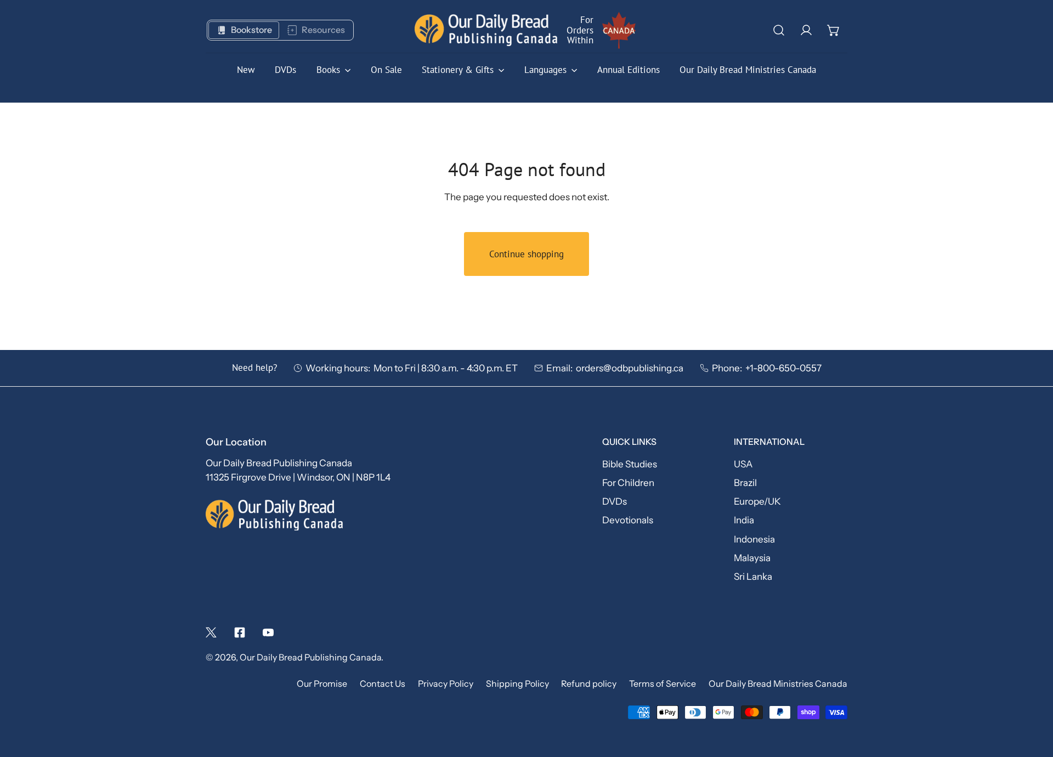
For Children (628, 482)
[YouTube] (268, 632)
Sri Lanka (753, 576)
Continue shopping (526, 254)
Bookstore (251, 30)
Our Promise (322, 684)
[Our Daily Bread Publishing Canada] (486, 30)
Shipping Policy (517, 684)
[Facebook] (239, 632)
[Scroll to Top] (1031, 697)
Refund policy (588, 684)
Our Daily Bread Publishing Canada (310, 657)
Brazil (745, 482)
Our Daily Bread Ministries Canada (778, 684)
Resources (323, 30)
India (744, 520)
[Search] (778, 30)
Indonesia (754, 539)
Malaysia (752, 557)
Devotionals (627, 520)
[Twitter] (211, 632)
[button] (833, 30)
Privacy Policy (445, 684)
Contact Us (382, 684)
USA (743, 464)
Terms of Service (662, 684)
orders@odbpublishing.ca (629, 368)
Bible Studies (629, 464)
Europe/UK (757, 501)
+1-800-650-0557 (783, 368)
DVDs (614, 501)
